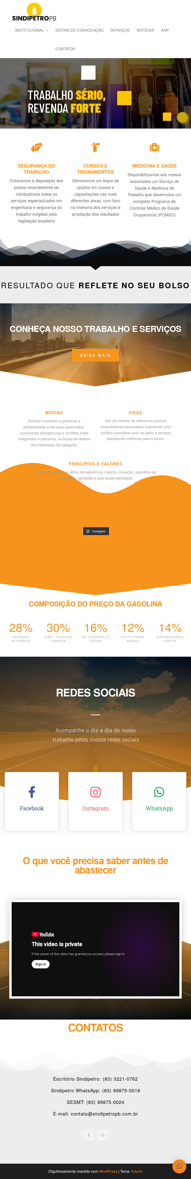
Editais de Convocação (79, 30)
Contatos (65, 48)
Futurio (137, 1171)
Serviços (120, 30)
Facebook (32, 808)
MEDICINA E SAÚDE (154, 165)
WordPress (108, 1171)
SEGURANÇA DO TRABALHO (36, 168)
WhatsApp (159, 808)
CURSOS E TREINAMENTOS (95, 168)
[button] (179, 1166)
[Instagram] (102, 1135)
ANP (165, 30)
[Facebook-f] (88, 1135)
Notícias (145, 30)
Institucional (29, 30)
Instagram (95, 808)
